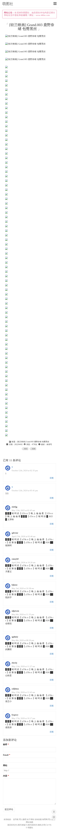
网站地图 (29, 822)
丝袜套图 (38, 819)
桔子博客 (30, 819)
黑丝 (25, 449)
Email (5, 755)
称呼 (5, 744)
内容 (5, 776)
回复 (52, 478)
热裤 (33, 449)
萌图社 (7, 4)
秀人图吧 (22, 819)
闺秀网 (45, 819)
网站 (5, 765)
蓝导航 (16, 819)
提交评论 (9, 809)
